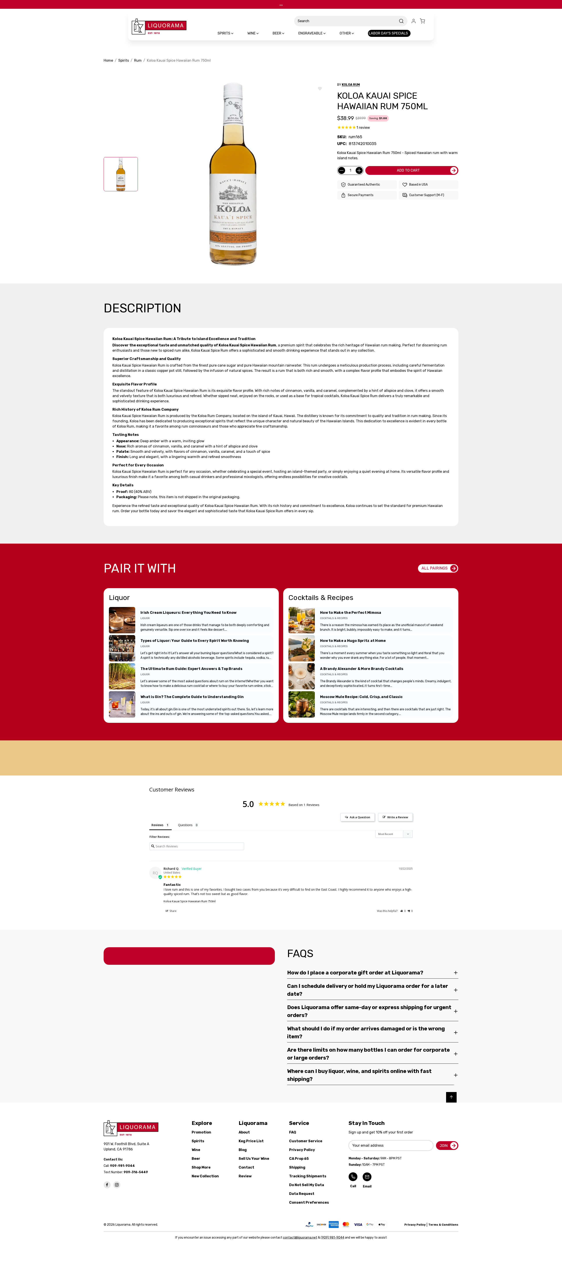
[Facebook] (107, 1184)
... (281, 4)
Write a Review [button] (397, 817)
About (244, 1132)
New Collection (205, 1176)
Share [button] (173, 911)
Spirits (198, 1141)
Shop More (201, 1167)
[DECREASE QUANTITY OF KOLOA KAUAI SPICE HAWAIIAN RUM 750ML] (341, 170)
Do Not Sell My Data (306, 1185)
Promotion (201, 1132)
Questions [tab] (185, 825)
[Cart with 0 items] (425, 21)
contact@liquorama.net (300, 1237)
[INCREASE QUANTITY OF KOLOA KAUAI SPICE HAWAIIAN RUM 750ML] (359, 170)
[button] (402, 911)
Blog (243, 1150)
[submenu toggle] (236, 33)
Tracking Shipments (307, 1176)
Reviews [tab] (157, 825)
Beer (196, 1159)
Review (245, 1176)
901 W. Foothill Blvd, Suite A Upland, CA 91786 (127, 1146)
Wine (196, 1150)
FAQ (292, 1132)
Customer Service (305, 1141)
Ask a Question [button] (360, 817)
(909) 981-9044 (332, 1237)
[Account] (413, 21)
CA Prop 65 (299, 1159)
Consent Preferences (309, 1202)
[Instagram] (116, 1184)
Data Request (301, 1194)
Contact (246, 1167)
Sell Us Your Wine (254, 1159)
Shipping (297, 1167)
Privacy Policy (302, 1150)
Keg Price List (251, 1141)
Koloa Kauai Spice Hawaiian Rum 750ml (190, 901)
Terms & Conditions (443, 1224)
